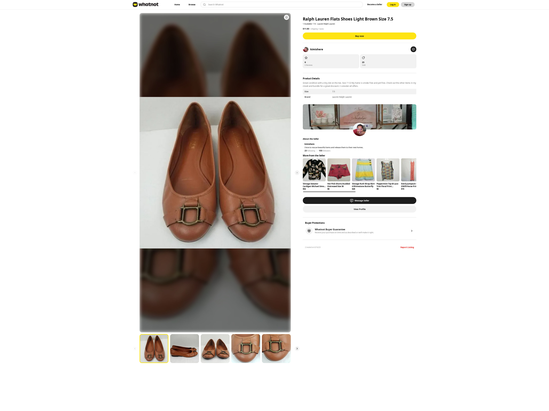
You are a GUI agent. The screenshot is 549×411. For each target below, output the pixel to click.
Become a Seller (374, 4)
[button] (413, 49)
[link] (177, 4)
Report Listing (407, 247)
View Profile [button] (360, 209)
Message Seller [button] (362, 200)
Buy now (359, 36)
